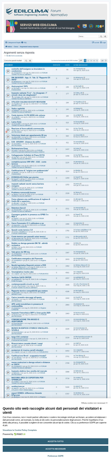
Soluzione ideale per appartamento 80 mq (29, 135)
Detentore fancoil (19, 208)
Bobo (15, 247)
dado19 (16, 388)
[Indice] (48, 11)
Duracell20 (17, 124)
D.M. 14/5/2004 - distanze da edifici (26, 142)
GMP (15, 345)
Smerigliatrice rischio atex (23, 272)
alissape (16, 203)
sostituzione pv (18, 386)
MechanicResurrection (21, 338)
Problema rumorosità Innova (24, 193)
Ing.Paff (16, 157)
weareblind (17, 144)
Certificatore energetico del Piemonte (27, 259)
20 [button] (102, 60)
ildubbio (16, 172)
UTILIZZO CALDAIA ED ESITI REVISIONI (28, 102)
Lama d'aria (16, 122)
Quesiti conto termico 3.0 (22, 230)
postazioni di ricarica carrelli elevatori (27, 350)
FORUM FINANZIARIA (19, 233)
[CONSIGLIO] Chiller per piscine (25, 177)
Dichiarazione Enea (20, 149)
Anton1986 (17, 137)
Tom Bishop (17, 357)
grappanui (17, 308)
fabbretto (16, 373)
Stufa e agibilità (18, 109)
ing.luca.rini (17, 314)
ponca (16, 188)
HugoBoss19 (18, 104)
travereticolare (18, 323)
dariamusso (17, 81)
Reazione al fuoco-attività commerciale (28, 129)
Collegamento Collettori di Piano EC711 (28, 155)
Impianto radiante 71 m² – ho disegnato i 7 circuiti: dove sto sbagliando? (29, 94)
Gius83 (16, 299)
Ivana (15, 150)
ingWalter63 (17, 279)
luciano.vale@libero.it (20, 232)
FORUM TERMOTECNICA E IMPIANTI (29, 73)
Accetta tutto (55, 441)
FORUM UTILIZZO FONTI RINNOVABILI (28, 389)
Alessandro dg (18, 238)
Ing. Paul (16, 130)
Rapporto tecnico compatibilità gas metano (30, 291)
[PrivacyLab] (19, 434)
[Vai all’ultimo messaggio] (85, 69)
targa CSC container (20, 337)
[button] (81, 60)
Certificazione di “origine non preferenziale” (30, 171)
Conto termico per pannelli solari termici (29, 237)
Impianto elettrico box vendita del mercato (29, 371)
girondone (17, 166)
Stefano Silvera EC (20, 267)
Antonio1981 (18, 210)
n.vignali (16, 274)
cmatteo (16, 381)
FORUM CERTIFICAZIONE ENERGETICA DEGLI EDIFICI (28, 151)
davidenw (17, 397)
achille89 (16, 117)
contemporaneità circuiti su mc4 (25, 284)
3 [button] (91, 60)
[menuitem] (24, 42)
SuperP (16, 179)
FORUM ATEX (43, 274)
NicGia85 (17, 88)
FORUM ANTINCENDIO (20, 340)
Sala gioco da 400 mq (21, 252)
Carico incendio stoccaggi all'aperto (27, 297)
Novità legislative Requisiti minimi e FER (29, 265)
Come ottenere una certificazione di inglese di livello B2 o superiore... (31, 200)
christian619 (18, 73)
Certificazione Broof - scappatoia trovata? (29, 356)
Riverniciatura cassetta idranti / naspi (27, 343)
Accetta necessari (55, 449)
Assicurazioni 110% (20, 86)
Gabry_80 (19, 97)
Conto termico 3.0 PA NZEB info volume (28, 115)
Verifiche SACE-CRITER (21, 277)
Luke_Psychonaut (19, 286)
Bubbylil (16, 110)
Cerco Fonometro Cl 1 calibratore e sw (28, 223)
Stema (16, 194)
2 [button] (88, 60)
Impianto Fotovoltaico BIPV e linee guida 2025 (31, 313)
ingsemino (17, 225)
